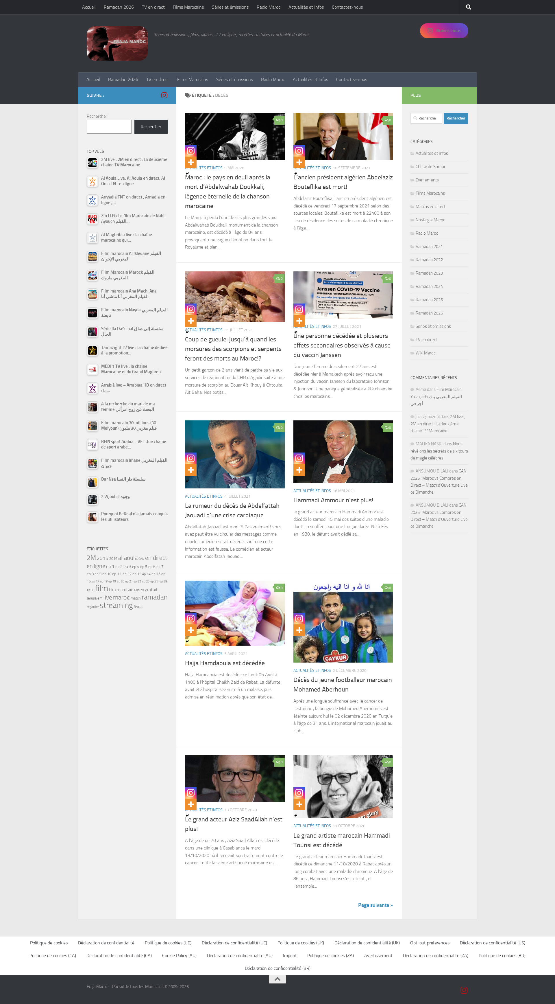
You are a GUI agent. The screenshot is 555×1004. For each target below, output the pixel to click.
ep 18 (104, 581)
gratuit (151, 589)
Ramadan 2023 (429, 273)
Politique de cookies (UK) (301, 943)
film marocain (121, 589)
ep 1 (110, 566)
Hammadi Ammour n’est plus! (333, 500)
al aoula (128, 557)
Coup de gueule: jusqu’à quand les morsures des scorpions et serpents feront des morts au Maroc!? (233, 349)
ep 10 (106, 574)
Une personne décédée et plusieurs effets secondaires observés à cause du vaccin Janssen (342, 345)
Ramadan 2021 (429, 246)
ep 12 (127, 574)
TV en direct (153, 7)
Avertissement (378, 955)
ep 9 (98, 574)
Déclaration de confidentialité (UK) (367, 943)
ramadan (155, 597)
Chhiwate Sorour (430, 166)
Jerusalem (95, 598)
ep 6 (152, 566)
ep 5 (143, 566)
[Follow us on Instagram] (164, 95)
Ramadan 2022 (429, 259)
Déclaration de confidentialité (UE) (234, 943)
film (101, 588)
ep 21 (129, 581)
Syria (138, 606)
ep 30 (90, 590)
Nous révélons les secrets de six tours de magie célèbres (439, 451)
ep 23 (145, 581)
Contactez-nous (347, 7)
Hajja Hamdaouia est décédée (225, 663)
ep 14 (146, 574)
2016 (113, 558)
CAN (141, 559)
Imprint (290, 955)
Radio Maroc (268, 7)
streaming (116, 605)
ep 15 (155, 574)
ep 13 (136, 574)
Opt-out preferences (429, 943)
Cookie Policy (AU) (179, 955)
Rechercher (97, 116)
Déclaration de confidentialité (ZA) (435, 955)
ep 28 (163, 581)
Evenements (427, 180)
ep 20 (120, 581)
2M (91, 558)
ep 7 (159, 566)
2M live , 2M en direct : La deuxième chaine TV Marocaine (437, 423)
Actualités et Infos (306, 7)
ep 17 (95, 581)
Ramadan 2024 (429, 286)
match (136, 598)
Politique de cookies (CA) (52, 955)
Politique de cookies (49, 943)
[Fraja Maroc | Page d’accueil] (117, 43)
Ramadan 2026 (119, 7)
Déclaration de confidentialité (106, 943)
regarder (93, 607)
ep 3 (127, 566)
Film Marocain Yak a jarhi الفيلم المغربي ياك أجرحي (436, 396)
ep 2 (119, 566)
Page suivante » (375, 905)
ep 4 (135, 566)
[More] (191, 162)
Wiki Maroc (425, 353)
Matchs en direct (430, 206)
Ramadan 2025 (429, 299)
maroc (121, 597)
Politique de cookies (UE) (168, 943)
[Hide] (187, 173)
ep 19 (112, 581)
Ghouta (139, 590)
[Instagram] (191, 151)
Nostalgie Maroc (430, 220)
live (107, 597)
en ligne (96, 565)
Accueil (89, 7)
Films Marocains (188, 7)
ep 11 (117, 573)
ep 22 (137, 581)
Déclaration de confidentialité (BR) (277, 968)
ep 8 (90, 574)
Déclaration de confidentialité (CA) (119, 955)
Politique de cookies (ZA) (330, 955)
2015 (102, 558)
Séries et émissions (230, 7)
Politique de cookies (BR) (502, 955)
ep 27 (154, 581)
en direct (156, 557)
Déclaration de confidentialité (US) (492, 943)
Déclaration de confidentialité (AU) (240, 955)
